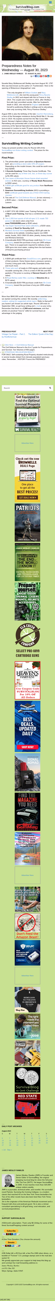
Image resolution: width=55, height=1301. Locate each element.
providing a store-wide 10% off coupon (28, 164)
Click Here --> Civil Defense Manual (18, 345)
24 (32, 1143)
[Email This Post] (34, 76)
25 (39, 1143)
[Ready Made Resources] (27, 601)
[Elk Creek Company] (27, 641)
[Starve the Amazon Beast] (27, 926)
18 (39, 1140)
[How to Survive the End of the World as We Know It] (27, 562)
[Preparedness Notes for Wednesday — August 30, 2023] (27, 38)
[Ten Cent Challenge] (27, 1079)
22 (17, 1143)
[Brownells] (27, 478)
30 (25, 1145)
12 (47, 1138)
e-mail (37, 306)
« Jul (4, 1150)
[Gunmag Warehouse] (27, 812)
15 (17, 1140)
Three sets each (11, 268)
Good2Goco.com (34, 259)
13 (3, 1140)
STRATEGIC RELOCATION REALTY (18, 352)
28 (10, 1145)
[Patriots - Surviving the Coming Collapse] (27, 523)
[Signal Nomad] (27, 772)
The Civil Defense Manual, (25, 198)
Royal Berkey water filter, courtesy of (21, 278)
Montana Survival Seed (14, 231)
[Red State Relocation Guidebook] (27, 1106)
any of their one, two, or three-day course (35, 174)
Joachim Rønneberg (44, 114)
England (35, 105)
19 (47, 1140)
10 (32, 1138)
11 (39, 1138)
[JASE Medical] (27, 1026)
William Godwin (31, 93)
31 (32, 1145)
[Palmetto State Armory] (27, 726)
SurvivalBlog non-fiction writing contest (17, 150)
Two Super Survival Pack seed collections (22, 226)
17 (32, 1140)
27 (3, 1145)
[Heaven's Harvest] (27, 680)
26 (47, 1143)
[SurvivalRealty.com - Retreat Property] (27, 413)
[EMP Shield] (27, 953)
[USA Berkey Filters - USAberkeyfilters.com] (27, 899)
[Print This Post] (31, 76)
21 (10, 1143)
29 (17, 1145)
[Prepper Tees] (27, 999)
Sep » (9, 1150)
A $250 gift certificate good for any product (22, 185)
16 (25, 1140)
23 (25, 1143)
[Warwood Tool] (27, 1053)
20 (3, 1143)
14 (10, 1140)
